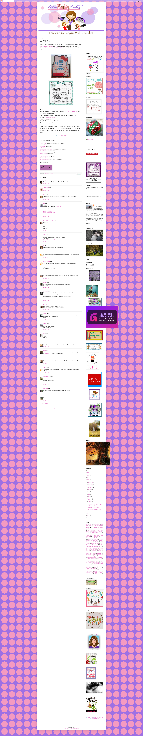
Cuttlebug (101, 528)
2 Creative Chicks (43, 144)
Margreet (45, 282)
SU (93, 554)
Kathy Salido (46, 180)
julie (44, 396)
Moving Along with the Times (46, 149)
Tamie (44, 350)
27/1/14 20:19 (46, 257)
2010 (88, 517)
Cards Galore (42, 146)
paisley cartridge (95, 566)
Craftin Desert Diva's (47, 46)
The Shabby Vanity (75, 728)
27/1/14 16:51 (46, 216)
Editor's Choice (92, 149)
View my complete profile (91, 224)
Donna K (45, 343)
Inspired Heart (95, 539)
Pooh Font (100, 550)
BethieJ (44, 323)
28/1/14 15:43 (46, 329)
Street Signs (101, 556)
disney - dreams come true (94, 562)
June (89, 492)
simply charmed (94, 569)
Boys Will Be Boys (98, 525)
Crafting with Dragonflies (45, 152)
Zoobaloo (87, 559)
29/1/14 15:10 (46, 384)
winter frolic (88, 575)
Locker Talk (96, 541)
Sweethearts (100, 557)
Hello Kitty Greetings (98, 537)
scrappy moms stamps (91, 568)
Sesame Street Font (99, 554)
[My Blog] (60, 135)
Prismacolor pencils (96, 551)
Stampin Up (91, 556)
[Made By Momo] (94, 400)
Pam (44, 203)
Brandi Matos (46, 304)
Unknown (45, 367)
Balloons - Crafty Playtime (93, 507)
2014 (88, 480)
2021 (88, 470)
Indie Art (89, 539)
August (89, 489)
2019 (88, 472)
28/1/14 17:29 (46, 339)
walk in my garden (98, 573)
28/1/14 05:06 (46, 278)
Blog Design (66, 728)
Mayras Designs (46, 261)
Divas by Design (43, 153)
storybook (88, 572)
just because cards (96, 564)
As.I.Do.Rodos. (46, 359)
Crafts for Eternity (43, 143)
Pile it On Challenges (44, 159)
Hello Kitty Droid (91, 503)
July (89, 491)
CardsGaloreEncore (48, 353)
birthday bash (89, 561)
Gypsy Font (95, 536)
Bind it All (91, 525)
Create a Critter (98, 527)
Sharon (44, 234)
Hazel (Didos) (46, 273)
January (90, 501)
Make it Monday (43, 157)
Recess (94, 553)
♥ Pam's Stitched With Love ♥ (49, 212)
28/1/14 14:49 (46, 309)
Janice (44, 194)
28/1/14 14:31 (46, 287)
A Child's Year (88, 524)
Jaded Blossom (50, 117)
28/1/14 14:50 (46, 319)
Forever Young (89, 535)
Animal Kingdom (96, 524)
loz (43, 245)
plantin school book (98, 567)
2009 (88, 518)
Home (61, 405)
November (90, 484)
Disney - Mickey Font (98, 530)
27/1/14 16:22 (46, 199)
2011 (88, 515)
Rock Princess (88, 554)
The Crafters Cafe (43, 150)
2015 (88, 479)
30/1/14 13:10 (46, 392)
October (90, 485)
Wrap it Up (99, 558)
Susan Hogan (46, 252)
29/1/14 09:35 (46, 363)
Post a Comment (45, 403)
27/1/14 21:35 (46, 269)
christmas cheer (96, 561)
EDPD (101, 532)
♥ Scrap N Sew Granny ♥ (48, 211)
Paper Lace (94, 550)
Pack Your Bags (93, 549)
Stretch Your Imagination (91, 557)
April (89, 496)
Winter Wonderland (92, 558)
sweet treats (94, 572)
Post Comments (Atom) (50, 408)
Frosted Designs (43, 142)
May (89, 494)
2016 (88, 477)
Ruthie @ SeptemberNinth (48, 220)
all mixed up (93, 559)
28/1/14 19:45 (46, 355)
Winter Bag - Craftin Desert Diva (94, 509)
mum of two (97, 205)
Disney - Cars (90, 530)
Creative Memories (93, 528)
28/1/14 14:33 (46, 300)
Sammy (44, 313)
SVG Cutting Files (72, 111)
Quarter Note (88, 553)
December (90, 482)
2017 (88, 475)
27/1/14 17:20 (46, 230)
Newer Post (42, 405)
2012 (88, 513)
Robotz (99, 553)
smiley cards (97, 571)
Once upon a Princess (91, 548)
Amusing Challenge (44, 156)
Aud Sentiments (43, 147)
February (90, 499)
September (90, 487)
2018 (88, 473)
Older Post (79, 405)
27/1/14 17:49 (46, 241)
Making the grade (95, 543)
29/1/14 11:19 (46, 372)
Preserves (88, 551)
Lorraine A (45, 291)
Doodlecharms (95, 532)
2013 (88, 511)
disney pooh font (97, 563)
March (89, 498)
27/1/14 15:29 (46, 190)
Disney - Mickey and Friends (91, 531)
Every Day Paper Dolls (97, 533)
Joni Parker (45, 388)
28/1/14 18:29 (46, 346)
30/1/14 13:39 (46, 400)
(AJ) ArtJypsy (46, 187)
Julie (44, 333)
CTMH (87, 527)
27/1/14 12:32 (46, 183)
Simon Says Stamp (43, 155)
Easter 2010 (88, 533)
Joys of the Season (94, 540)
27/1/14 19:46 (46, 248)
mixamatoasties (46, 376)
